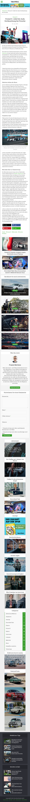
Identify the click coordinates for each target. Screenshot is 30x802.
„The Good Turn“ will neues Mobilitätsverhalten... (17, 785)
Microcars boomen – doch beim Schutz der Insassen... (15, 723)
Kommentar (5, 396)
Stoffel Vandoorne (18, 173)
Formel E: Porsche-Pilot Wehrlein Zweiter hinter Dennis (15, 347)
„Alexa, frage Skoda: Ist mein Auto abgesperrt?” (16, 773)
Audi (4, 232)
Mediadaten (24, 799)
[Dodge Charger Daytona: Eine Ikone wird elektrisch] (15, 287)
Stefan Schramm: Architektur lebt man (15, 546)
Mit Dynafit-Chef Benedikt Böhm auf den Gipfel (15, 564)
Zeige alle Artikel (15, 387)
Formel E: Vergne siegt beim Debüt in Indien (15, 311)
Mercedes (14, 232)
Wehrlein (4, 53)
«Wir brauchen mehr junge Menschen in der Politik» (15, 582)
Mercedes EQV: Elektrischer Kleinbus (17, 753)
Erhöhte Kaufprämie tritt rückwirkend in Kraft (17, 747)
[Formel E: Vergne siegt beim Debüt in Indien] (15, 305)
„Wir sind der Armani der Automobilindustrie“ (17, 791)
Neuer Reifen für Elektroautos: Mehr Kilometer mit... (15, 450)
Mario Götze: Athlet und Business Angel (15, 489)
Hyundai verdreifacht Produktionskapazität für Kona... (17, 760)
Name (4, 410)
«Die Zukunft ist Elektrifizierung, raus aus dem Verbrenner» (15, 601)
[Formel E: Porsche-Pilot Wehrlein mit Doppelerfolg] (15, 323)
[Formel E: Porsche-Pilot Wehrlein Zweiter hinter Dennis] (15, 341)
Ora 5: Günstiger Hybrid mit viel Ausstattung (15, 680)
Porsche (21, 232)
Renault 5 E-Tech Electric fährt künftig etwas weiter (15, 694)
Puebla (4, 233)
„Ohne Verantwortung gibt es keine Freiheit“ (17, 778)
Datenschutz (18, 799)
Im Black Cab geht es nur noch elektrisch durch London (15, 662)
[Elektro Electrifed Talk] (15, 507)
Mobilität (15, 658)
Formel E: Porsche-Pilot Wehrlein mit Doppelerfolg (15, 329)
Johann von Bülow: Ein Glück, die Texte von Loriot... (15, 469)
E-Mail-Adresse (6, 416)
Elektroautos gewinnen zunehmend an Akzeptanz (15, 709)
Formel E (15, 17)
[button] (7, 225)
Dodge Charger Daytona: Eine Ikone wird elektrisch (15, 293)
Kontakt (10, 799)
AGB (14, 799)
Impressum (5, 799)
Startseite (4, 10)
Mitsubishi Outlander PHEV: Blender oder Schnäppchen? (17, 741)
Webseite (4, 422)
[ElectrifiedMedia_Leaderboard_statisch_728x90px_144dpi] (15, 5)
